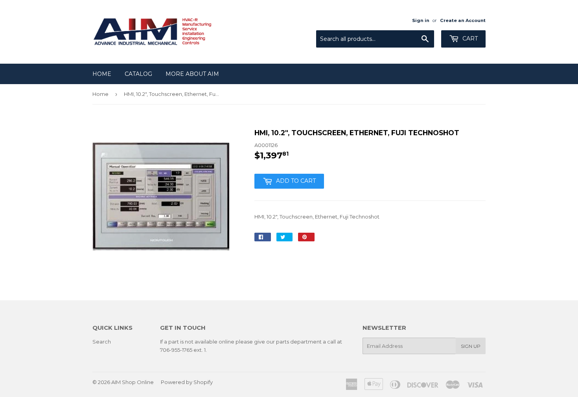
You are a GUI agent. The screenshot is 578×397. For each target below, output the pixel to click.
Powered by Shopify (187, 382)
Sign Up (470, 346)
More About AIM (192, 73)
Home (101, 73)
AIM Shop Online (132, 382)
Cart (469, 38)
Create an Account (463, 20)
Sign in (420, 20)
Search (101, 341)
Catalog (138, 73)
